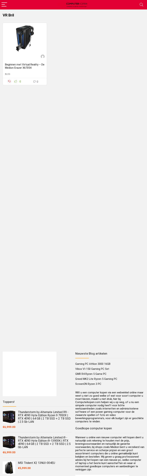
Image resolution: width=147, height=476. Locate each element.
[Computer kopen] (43, 57)
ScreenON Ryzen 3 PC (88, 384)
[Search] (141, 4)
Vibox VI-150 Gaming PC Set (92, 369)
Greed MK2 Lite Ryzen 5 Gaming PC (96, 379)
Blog (7, 74)
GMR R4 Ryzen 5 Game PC (90, 374)
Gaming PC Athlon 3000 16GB (92, 363)
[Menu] (4, 4)
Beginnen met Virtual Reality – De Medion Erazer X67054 (24, 66)
